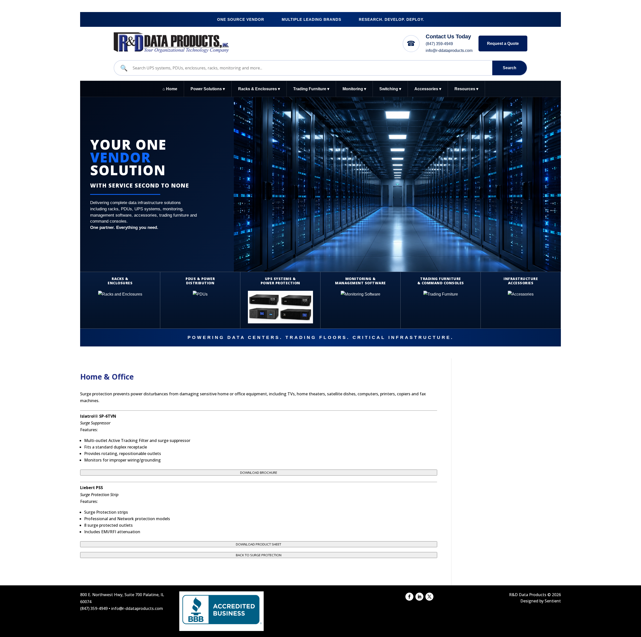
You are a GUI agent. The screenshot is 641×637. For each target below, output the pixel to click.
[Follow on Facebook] (409, 597)
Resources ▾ (466, 89)
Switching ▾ (390, 89)
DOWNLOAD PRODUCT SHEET (258, 544)
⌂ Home (170, 89)
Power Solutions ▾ (208, 89)
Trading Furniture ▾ (311, 89)
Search (509, 68)
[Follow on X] (429, 597)
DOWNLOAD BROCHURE (258, 472)
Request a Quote (503, 43)
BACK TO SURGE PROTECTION (258, 555)
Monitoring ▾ (354, 89)
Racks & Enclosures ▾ (259, 89)
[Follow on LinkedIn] (419, 597)
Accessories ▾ (427, 89)
